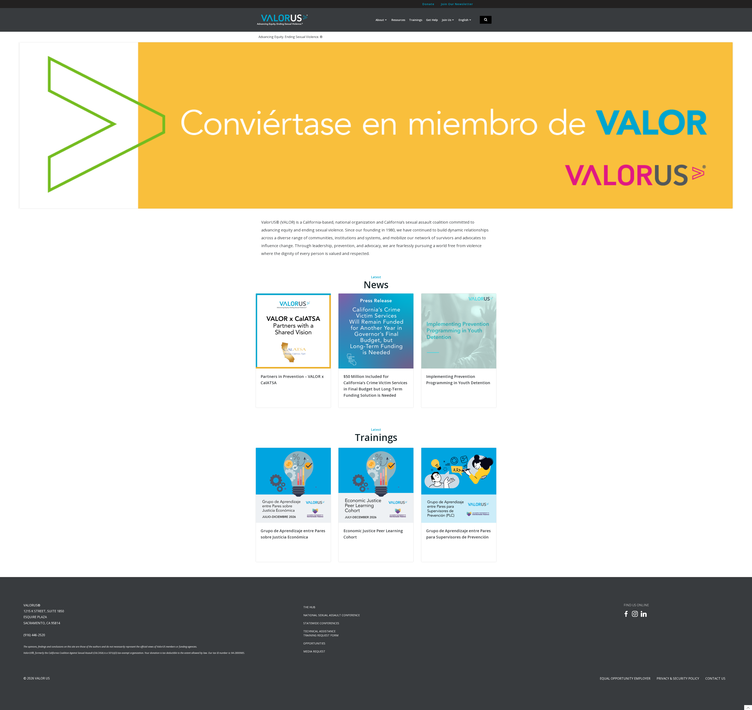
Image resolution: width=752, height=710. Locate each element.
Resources (398, 20)
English (463, 20)
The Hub (309, 607)
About (380, 20)
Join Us (446, 20)
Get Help (432, 20)
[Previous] (27, 125)
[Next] (724, 125)
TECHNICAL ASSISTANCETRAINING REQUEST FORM (320, 633)
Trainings (415, 20)
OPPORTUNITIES (314, 643)
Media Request (314, 651)
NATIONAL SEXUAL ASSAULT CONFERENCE (331, 615)
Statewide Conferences (321, 623)
